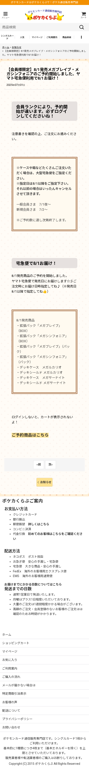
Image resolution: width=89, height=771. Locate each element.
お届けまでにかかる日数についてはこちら (33, 584)
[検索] (81, 27)
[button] (5, 15)
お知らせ (45, 482)
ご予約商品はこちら (30, 435)
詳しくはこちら (38, 524)
